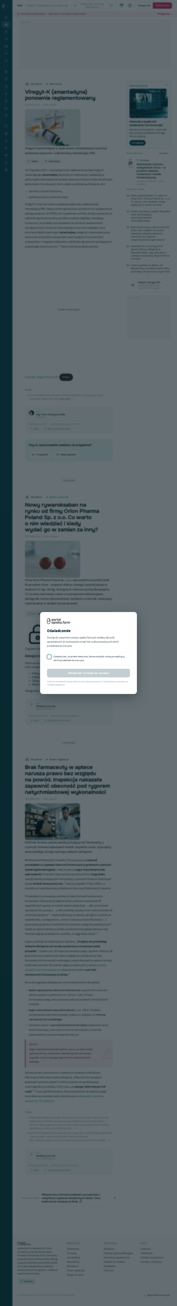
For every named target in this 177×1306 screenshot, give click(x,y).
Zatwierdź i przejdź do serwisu (88, 673)
